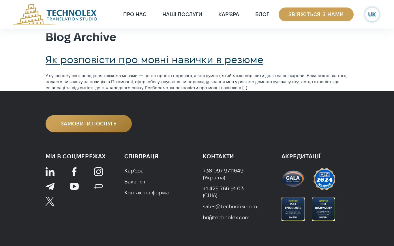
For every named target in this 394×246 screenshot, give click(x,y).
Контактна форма (146, 192)
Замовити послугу (89, 124)
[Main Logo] (55, 14)
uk (372, 14)
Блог (262, 14)
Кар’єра (228, 14)
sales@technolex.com (230, 206)
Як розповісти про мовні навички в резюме (154, 59)
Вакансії (134, 182)
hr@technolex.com (226, 217)
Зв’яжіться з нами (316, 14)
